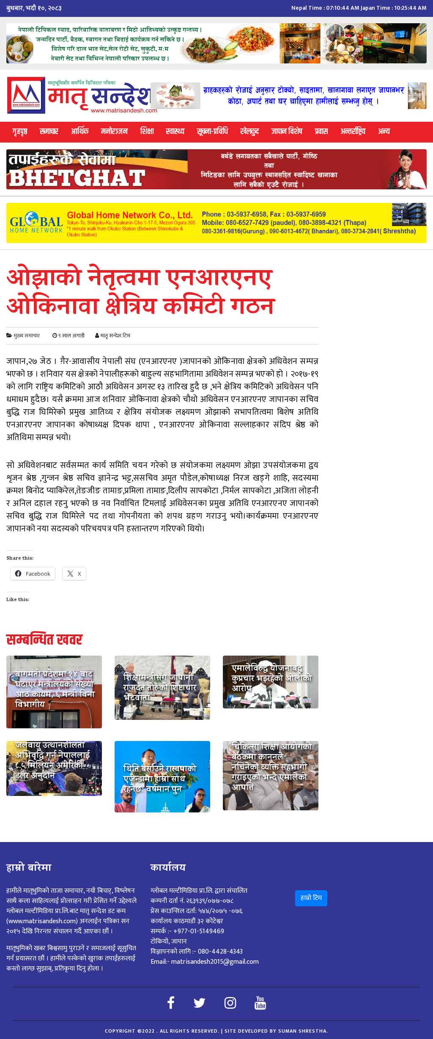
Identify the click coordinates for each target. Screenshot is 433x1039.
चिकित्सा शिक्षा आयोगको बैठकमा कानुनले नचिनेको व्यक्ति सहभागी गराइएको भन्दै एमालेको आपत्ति (272, 768)
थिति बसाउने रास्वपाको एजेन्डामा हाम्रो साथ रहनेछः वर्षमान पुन (159, 780)
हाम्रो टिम (311, 898)
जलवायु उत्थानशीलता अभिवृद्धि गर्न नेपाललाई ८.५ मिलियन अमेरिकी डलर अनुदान (52, 761)
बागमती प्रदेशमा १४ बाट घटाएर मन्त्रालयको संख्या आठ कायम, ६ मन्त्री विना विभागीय (55, 690)
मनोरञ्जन (114, 132)
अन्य (384, 132)
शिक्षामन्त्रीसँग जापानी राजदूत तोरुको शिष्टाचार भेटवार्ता (159, 689)
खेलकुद (250, 132)
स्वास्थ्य (175, 132)
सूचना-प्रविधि (212, 132)
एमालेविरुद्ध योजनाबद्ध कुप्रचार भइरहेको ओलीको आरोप (272, 679)
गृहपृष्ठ (20, 132)
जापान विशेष (286, 132)
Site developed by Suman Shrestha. (276, 1031)
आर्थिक (79, 132)
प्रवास (321, 132)
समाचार (49, 132)
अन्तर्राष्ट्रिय (352, 132)
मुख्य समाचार (27, 335)
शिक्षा (146, 132)
